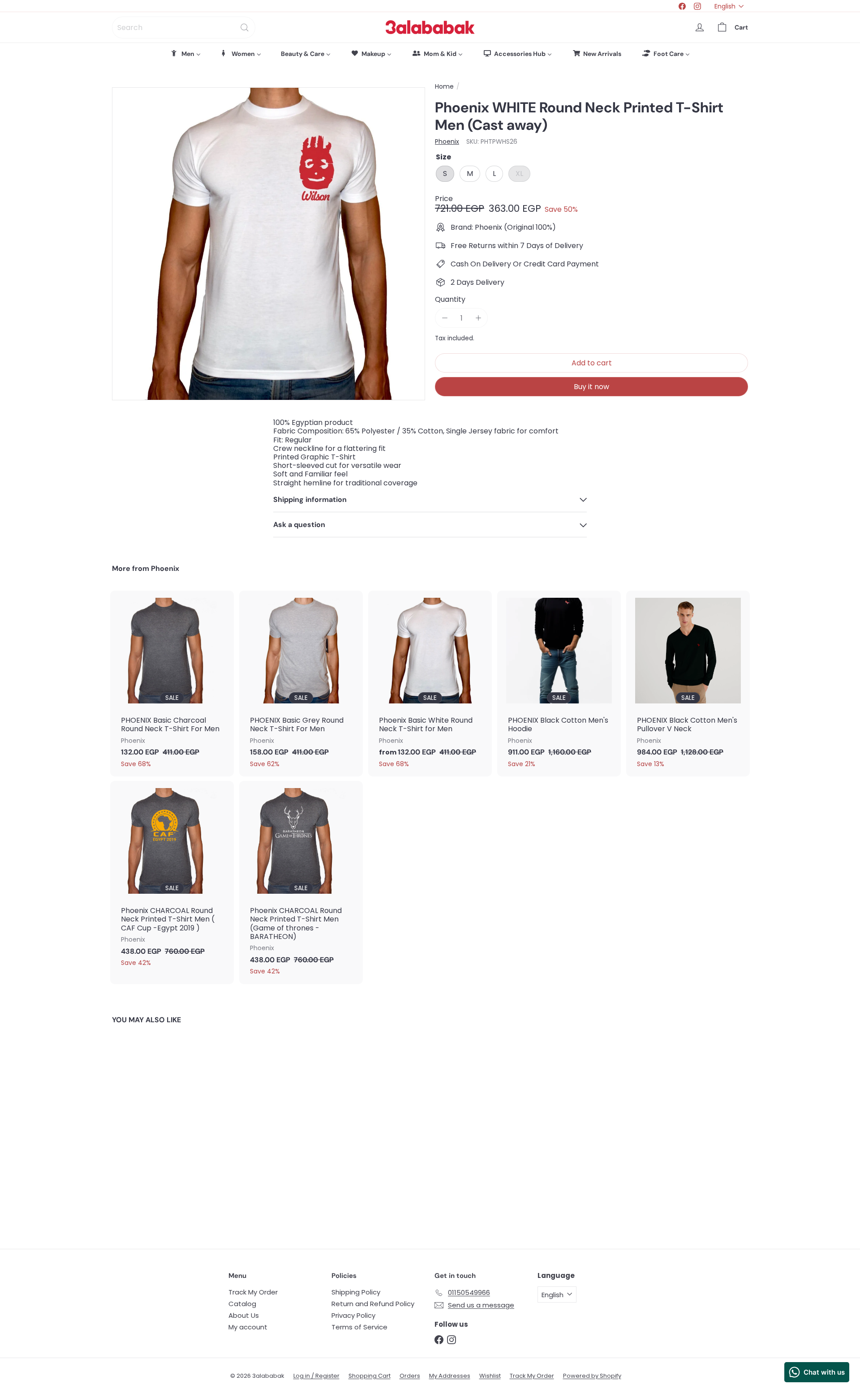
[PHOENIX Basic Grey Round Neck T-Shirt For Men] (301, 683)
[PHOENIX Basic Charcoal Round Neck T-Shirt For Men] (172, 683)
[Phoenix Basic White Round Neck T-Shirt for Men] (430, 683)
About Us (243, 1315)
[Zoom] (268, 244)
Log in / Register (316, 1376)
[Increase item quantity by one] (478, 318)
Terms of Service (359, 1327)
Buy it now (591, 386)
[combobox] (183, 28)
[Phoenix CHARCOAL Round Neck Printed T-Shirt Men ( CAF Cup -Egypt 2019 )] (172, 878)
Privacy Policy (353, 1315)
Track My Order (253, 1292)
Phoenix (165, 568)
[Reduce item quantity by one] (444, 318)
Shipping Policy (355, 1292)
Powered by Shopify (592, 1376)
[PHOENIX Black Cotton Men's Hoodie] (559, 683)
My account (247, 1327)
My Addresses (449, 1376)
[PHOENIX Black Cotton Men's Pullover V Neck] (688, 683)
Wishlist (490, 1376)
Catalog (242, 1303)
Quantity (450, 299)
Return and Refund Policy (372, 1303)
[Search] (244, 28)
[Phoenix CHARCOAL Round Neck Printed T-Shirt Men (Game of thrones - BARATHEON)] (301, 882)
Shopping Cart (369, 1376)
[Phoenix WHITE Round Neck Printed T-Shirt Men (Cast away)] (161, 1129)
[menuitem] (185, 54)
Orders (410, 1376)
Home (444, 86)
